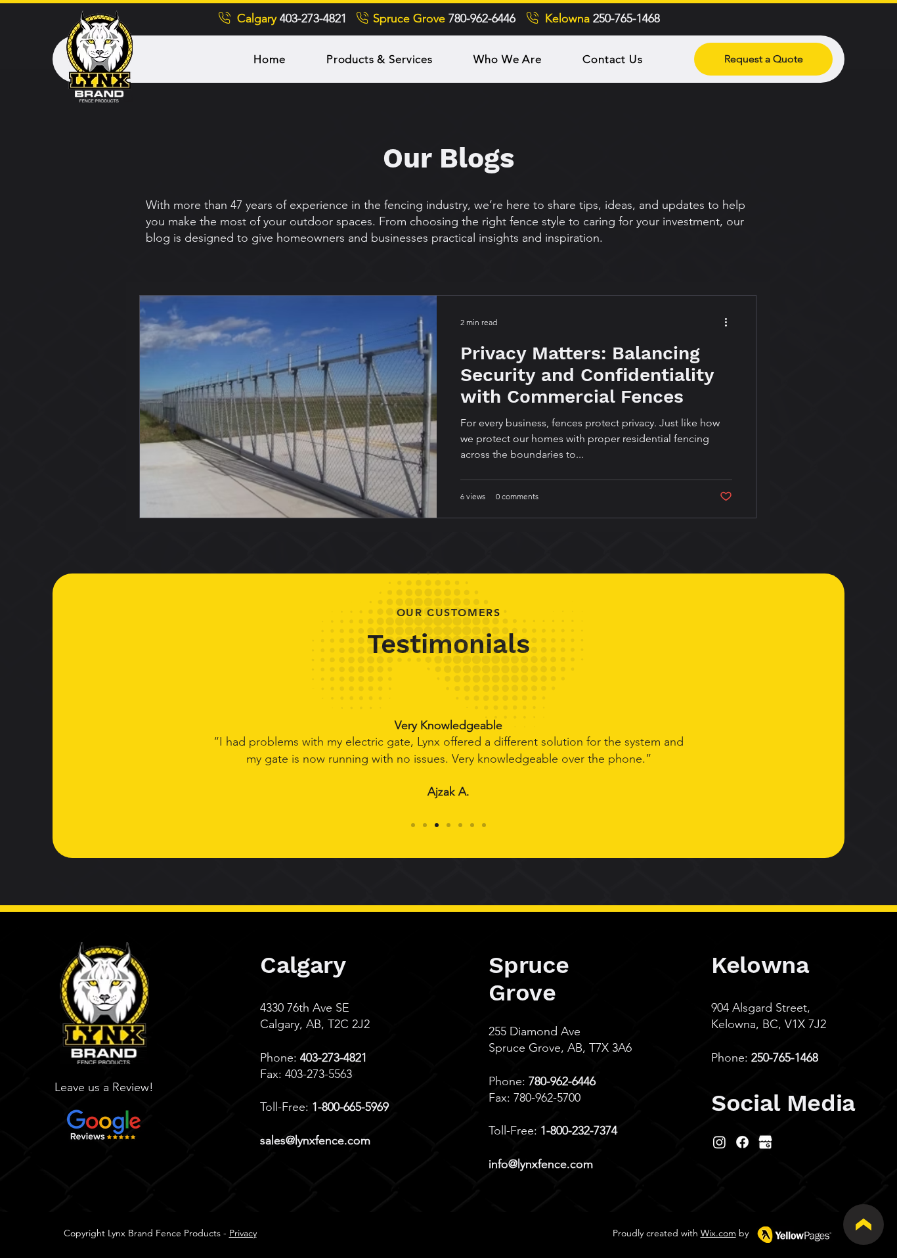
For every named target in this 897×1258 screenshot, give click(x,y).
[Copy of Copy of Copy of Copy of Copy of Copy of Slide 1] (484, 825)
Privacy (243, 1233)
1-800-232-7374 (578, 1130)
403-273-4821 (333, 1057)
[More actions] (730, 322)
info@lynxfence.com (541, 1164)
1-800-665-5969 (350, 1107)
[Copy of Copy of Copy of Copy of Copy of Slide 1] (472, 825)
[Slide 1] (413, 825)
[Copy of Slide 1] (425, 825)
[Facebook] (742, 1142)
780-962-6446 (562, 1081)
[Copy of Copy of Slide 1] (437, 825)
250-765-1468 (784, 1057)
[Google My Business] (765, 1142)
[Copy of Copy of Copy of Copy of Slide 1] (460, 825)
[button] (380, 59)
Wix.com (718, 1233)
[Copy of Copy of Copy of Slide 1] (448, 825)
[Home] (863, 1224)
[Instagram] (719, 1142)
